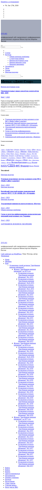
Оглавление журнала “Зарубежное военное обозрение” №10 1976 (26, 355)
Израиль (29, 162)
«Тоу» (24, 158)
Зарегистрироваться (12, 474)
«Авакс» (3, 149)
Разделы (8, 55)
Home (7, 259)
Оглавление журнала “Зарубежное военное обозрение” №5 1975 (26, 310)
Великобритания (19, 162)
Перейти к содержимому (10, 2)
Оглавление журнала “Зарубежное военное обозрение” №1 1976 (26, 349)
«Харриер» (18, 160)
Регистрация (9, 481)
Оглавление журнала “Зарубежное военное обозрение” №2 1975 (26, 292)
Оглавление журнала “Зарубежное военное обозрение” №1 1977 (26, 423)
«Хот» (30, 160)
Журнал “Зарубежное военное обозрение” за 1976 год (25, 344)
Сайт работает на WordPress (11, 254)
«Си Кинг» (27, 155)
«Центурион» (35, 160)
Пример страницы (12, 477)
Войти (7, 468)
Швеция (31, 166)
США (11, 165)
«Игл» (34, 149)
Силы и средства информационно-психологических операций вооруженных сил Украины (22, 133)
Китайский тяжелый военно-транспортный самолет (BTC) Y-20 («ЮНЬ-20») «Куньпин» (21, 124)
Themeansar (5, 256)
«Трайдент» (30, 157)
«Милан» (17, 151)
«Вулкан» (16, 149)
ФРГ (18, 165)
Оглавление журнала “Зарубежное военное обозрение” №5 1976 (26, 390)
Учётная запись (10, 485)
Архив (7, 70)
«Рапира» (28, 153)
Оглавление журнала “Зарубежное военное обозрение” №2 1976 (26, 361)
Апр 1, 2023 (5, 185)
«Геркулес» (23, 149)
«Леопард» (10, 152)
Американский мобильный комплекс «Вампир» (22, 137)
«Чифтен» (3, 162)
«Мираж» (23, 151)
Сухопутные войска (16, 58)
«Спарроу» (4, 158)
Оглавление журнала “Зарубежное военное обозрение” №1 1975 (26, 275)
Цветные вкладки (11, 72)
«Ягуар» (8, 162)
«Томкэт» (18, 158)
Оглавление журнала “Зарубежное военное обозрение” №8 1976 (26, 407)
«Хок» (25, 160)
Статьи (7, 53)
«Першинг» (23, 154)
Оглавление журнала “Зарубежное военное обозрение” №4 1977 (26, 440)
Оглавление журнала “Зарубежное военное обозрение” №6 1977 (26, 452)
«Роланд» (12, 155)
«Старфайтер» (12, 157)
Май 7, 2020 (5, 97)
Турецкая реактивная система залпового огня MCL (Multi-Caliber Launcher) (22, 120)
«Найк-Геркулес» (32, 151)
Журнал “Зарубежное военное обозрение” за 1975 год (25, 270)
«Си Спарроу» (34, 155)
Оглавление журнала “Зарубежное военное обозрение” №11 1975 (26, 287)
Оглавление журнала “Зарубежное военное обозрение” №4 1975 (26, 304)
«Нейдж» (3, 153)
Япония (36, 166)
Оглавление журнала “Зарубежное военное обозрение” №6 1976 (26, 396)
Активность (9, 66)
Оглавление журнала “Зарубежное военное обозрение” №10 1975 (26, 281)
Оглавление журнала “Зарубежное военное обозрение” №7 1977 (26, 458)
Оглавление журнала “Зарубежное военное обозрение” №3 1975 (26, 298)
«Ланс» (3, 151)
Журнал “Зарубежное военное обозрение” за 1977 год (25, 418)
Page (7, 263)
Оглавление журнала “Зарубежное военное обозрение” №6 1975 (26, 316)
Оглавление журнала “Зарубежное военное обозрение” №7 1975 (26, 328)
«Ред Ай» (34, 154)
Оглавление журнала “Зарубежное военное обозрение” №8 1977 (26, 464)
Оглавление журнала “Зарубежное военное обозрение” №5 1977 (26, 446)
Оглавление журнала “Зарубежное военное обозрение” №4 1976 (26, 384)
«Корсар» (38, 149)
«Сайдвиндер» (19, 155)
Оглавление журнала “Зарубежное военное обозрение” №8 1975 (26, 333)
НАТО (4, 165)
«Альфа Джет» (10, 149)
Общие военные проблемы (19, 57)
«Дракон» (28, 149)
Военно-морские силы (17, 62)
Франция (24, 165)
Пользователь (10, 475)
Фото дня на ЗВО (11, 487)
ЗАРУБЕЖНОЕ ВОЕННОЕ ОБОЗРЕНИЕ (16, 224)
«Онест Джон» (10, 154)
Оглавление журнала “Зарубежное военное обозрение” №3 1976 (26, 378)
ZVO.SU (4, 33)
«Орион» (16, 153)
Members (8, 261)
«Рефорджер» (4, 155)
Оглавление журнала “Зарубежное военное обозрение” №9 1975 (26, 339)
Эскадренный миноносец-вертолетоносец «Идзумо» (21, 204)
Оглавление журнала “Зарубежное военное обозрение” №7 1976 (26, 401)
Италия (34, 162)
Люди (7, 68)
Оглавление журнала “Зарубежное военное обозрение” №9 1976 (26, 413)
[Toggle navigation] (2, 45)
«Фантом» (10, 160)
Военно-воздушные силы (18, 60)
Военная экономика (16, 64)
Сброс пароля (10, 483)
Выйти (7, 472)
